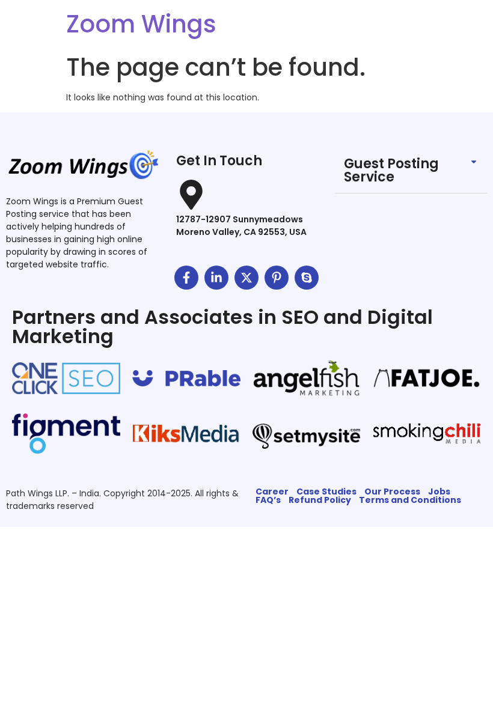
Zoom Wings (141, 24)
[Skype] (307, 278)
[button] (411, 170)
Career (272, 491)
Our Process (392, 491)
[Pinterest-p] (277, 278)
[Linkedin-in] (216, 278)
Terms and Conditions (410, 500)
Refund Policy (320, 500)
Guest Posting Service (391, 170)
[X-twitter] (246, 278)
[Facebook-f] (186, 278)
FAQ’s (268, 500)
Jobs (439, 491)
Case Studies (326, 491)
